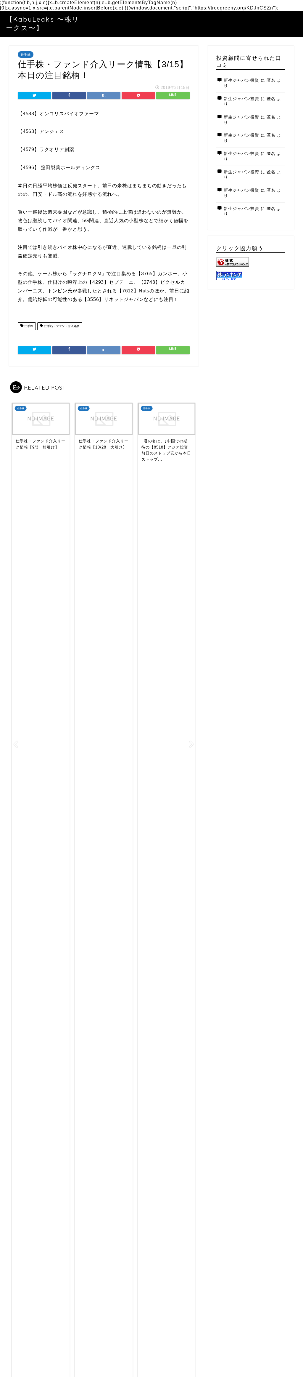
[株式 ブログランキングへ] (250, 262)
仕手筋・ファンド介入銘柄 (61, 326)
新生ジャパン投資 (241, 80)
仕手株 (25, 54)
